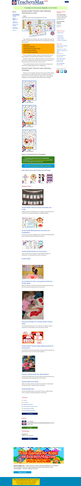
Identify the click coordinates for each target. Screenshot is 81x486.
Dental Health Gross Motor (30, 381)
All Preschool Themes (15, 25)
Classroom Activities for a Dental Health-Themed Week (37, 322)
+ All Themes (30, 413)
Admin (31, 421)
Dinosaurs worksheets (62, 40)
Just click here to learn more (41, 160)
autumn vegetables (61, 63)
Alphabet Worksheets (29, 46)
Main (15, 12)
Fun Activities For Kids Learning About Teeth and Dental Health (37, 282)
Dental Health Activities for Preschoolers (34, 251)
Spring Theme (60, 32)
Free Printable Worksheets (30, 52)
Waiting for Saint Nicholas (62, 45)
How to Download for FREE (15, 19)
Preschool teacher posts (15, 22)
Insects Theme (61, 38)
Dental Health (26, 258)
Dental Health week (28, 389)
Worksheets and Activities (16, 15)
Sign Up (30, 438)
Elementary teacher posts (15, 28)
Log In (59, 26)
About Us (14, 30)
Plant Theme (60, 35)
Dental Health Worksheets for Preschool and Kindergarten (36, 231)
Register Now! (22, 472)
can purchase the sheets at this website (40, 165)
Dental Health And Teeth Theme (31, 48)
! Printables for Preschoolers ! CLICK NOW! (40, 8)
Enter (66, 1)
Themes (25, 400)
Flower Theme (61, 37)
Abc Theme (26, 45)
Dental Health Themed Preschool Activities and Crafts (36, 208)
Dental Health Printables (29, 50)
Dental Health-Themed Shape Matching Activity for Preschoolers (37, 347)
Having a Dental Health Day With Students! (35, 374)
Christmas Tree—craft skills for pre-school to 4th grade (62, 51)
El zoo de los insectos (61, 55)
